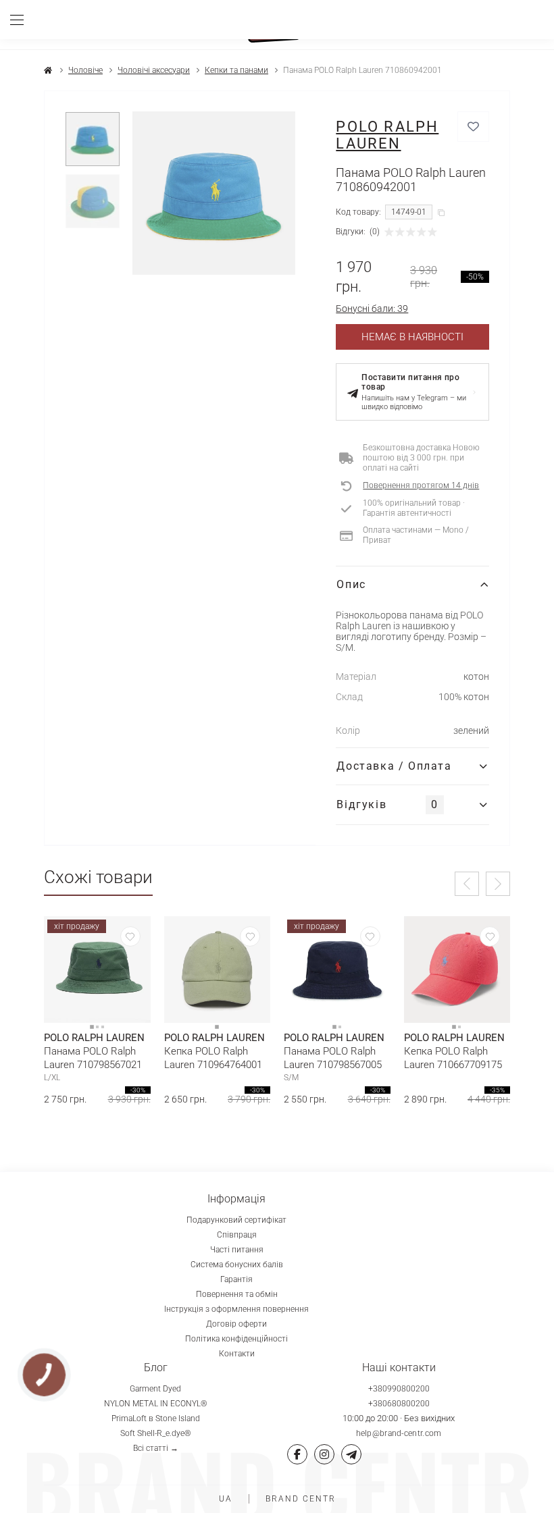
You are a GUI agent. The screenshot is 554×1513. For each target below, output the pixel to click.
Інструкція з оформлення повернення (236, 1309)
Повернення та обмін (237, 1294)
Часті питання (236, 1249)
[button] (467, 884)
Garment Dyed (155, 1388)
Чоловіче (85, 70)
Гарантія (236, 1279)
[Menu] (22, 19)
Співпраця (237, 1235)
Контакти (237, 1353)
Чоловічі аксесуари (154, 70)
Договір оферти (236, 1324)
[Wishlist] (130, 936)
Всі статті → (155, 1448)
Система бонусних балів (237, 1264)
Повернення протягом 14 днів (421, 485)
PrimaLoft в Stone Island (155, 1418)
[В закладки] (473, 126)
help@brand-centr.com (399, 1433)
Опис (351, 584)
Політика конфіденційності (236, 1339)
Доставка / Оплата (393, 766)
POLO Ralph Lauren (387, 135)
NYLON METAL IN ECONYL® (155, 1403)
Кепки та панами (236, 70)
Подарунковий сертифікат (236, 1220)
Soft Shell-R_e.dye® (155, 1433)
